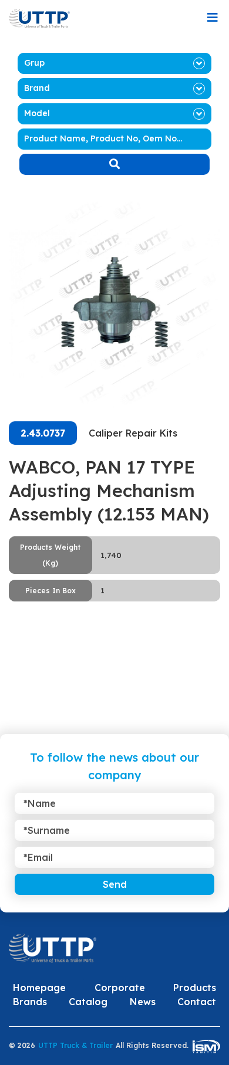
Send (115, 884)
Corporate (120, 987)
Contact (196, 1001)
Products (194, 987)
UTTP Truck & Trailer (75, 1045)
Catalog (88, 1001)
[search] (114, 164)
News (143, 1001)
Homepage (39, 987)
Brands (30, 1001)
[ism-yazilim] (206, 1046)
